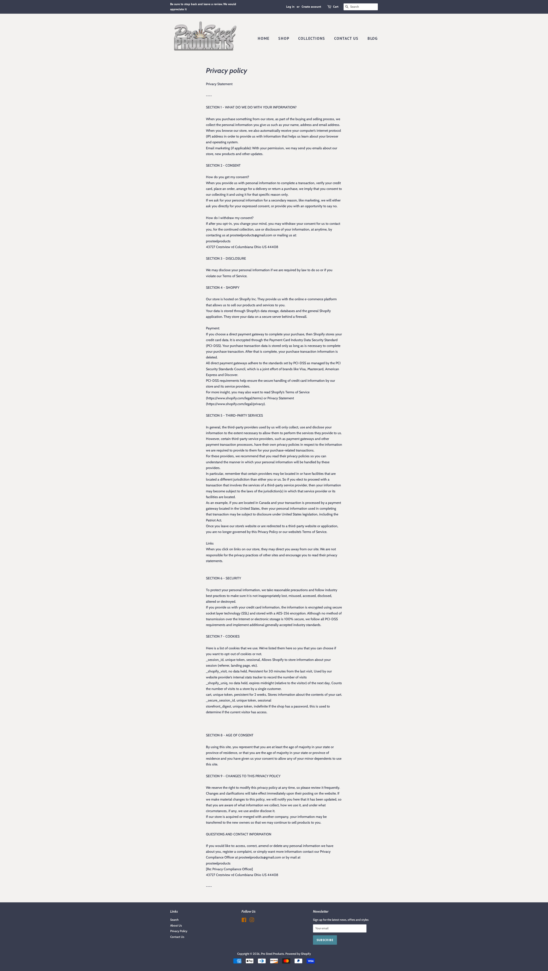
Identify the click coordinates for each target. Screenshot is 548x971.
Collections (311, 38)
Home (263, 38)
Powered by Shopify (298, 953)
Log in (290, 7)
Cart (335, 7)
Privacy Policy (178, 931)
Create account (311, 7)
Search (174, 919)
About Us (176, 925)
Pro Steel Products (272, 953)
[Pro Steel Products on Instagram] (251, 920)
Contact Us (346, 38)
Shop (283, 38)
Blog (373, 38)
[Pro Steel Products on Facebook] (243, 920)
